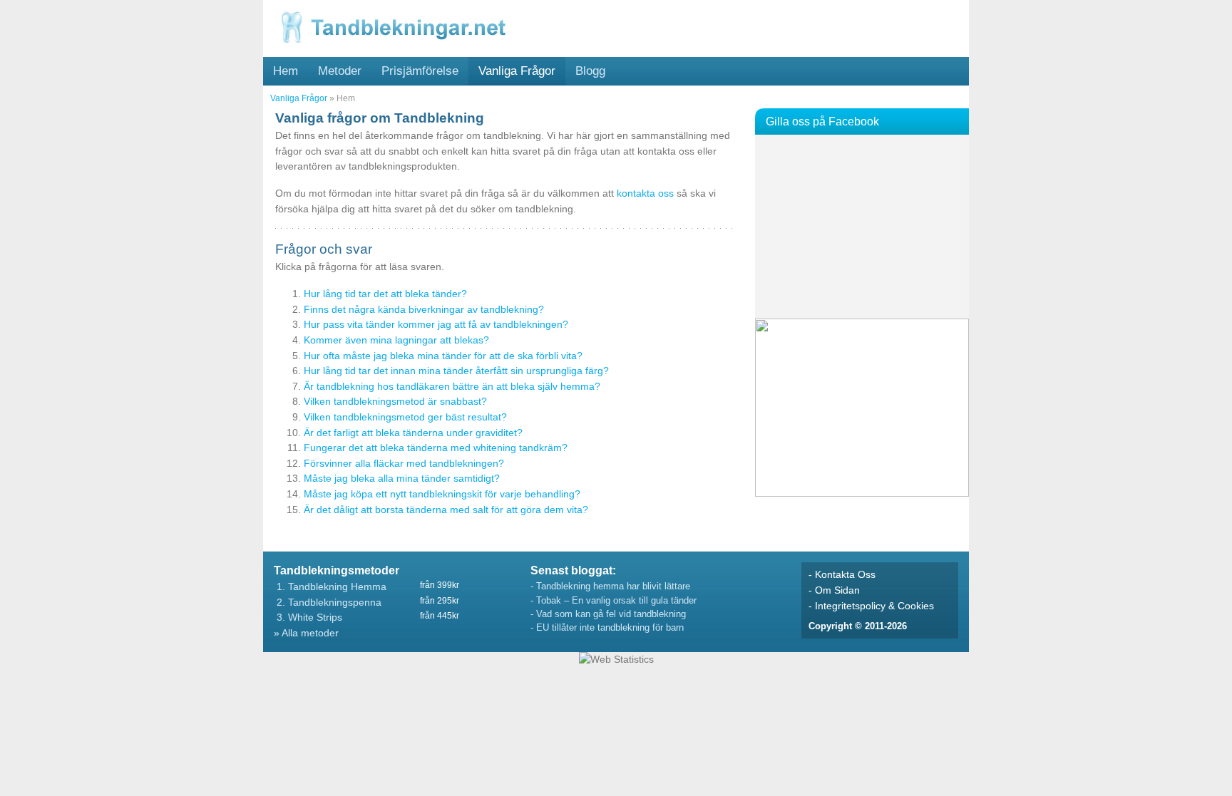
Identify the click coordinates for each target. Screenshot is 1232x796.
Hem (285, 70)
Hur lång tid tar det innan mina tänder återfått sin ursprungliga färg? (456, 370)
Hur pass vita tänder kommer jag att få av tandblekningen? (436, 324)
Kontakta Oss (845, 574)
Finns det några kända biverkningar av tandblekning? (424, 309)
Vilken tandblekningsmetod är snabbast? (395, 401)
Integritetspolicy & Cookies (874, 605)
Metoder (339, 70)
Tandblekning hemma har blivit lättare (613, 586)
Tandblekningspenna (334, 602)
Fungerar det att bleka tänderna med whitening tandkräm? (436, 447)
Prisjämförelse (419, 70)
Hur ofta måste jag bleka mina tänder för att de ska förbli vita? (443, 355)
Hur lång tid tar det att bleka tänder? (385, 293)
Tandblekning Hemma (337, 586)
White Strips (315, 617)
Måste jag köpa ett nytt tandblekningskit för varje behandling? (442, 494)
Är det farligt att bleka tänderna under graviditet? (413, 432)
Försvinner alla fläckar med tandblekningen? (404, 463)
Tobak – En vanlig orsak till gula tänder (616, 600)
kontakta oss (645, 193)
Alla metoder (310, 633)
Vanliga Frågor (516, 70)
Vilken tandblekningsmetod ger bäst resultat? (405, 417)
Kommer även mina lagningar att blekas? (396, 340)
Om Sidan (837, 590)
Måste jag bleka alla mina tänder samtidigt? (402, 478)
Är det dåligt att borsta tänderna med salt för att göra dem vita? (446, 509)
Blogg (590, 70)
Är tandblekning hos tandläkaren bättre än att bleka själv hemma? (452, 386)
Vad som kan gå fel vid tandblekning (611, 614)
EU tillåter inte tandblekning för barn (610, 627)
